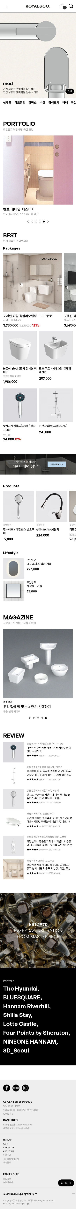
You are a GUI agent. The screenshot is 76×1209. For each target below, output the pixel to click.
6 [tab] (48, 222)
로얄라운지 (8, 1182)
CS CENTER (10, 1101)
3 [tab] (36, 222)
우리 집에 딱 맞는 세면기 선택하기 (27, 706)
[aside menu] (5, 6)
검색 (71, 6)
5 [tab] (44, 222)
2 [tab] (32, 222)
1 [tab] (28, 222)
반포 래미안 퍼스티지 (19, 209)
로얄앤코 (7, 1178)
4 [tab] (40, 222)
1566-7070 (25, 1101)
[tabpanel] (38, 55)
